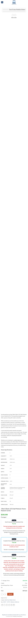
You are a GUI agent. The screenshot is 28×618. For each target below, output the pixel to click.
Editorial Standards (14, 614)
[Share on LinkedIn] (14, 605)
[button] (2, 2)
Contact (8, 614)
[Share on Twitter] (7, 605)
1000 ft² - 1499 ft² (6, 602)
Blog (3, 614)
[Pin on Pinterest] (11, 605)
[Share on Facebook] (4, 605)
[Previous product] (15, 15)
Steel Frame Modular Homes (17, 9)
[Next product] (13, 15)
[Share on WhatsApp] (2, 605)
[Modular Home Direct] (14, 2)
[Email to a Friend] (9, 605)
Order (10, 594)
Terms (24, 614)
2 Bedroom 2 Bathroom (14, 602)
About (5, 614)
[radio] (14, 527)
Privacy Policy (20, 614)
